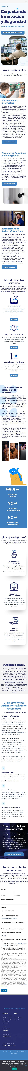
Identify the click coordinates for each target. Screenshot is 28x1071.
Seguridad (5, 1017)
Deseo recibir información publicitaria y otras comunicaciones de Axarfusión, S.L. (15, 949)
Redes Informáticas (6, 1027)
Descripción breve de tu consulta (12, 922)
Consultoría (6, 1024)
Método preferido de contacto (11, 932)
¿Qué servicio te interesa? (10, 915)
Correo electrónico (8, 899)
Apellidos (17, 895)
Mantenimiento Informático (7, 1020)
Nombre (3, 895)
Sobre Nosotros (18, 1017)
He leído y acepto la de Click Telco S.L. (14, 944)
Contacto (16, 1020)
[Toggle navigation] (22, 1)
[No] (26, 1065)
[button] (10, 1016)
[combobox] (14, 919)
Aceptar (14, 1068)
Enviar (4, 990)
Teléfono (4, 907)
